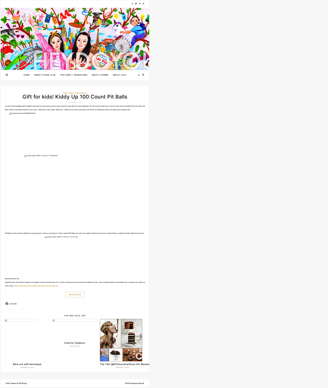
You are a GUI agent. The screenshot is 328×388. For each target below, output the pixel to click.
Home (27, 75)
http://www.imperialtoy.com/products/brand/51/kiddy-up (36, 286)
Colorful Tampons (74, 343)
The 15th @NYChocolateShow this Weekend (126, 364)
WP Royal (23, 383)
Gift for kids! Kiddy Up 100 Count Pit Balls (75, 97)
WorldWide (81, 93)
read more (75, 295)
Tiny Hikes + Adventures (73, 75)
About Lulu (119, 75)
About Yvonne (100, 75)
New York (68, 93)
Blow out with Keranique (27, 364)
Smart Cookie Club (45, 75)
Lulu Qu (13, 304)
